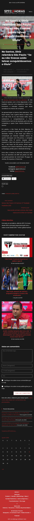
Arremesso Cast (15, 512)
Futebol (7, 496)
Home (16, 492)
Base (26, 496)
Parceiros (11, 507)
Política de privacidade (23, 507)
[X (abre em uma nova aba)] (14, 4)
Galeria (5, 507)
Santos (17, 193)
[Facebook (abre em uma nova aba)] (16, 4)
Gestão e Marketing (17, 496)
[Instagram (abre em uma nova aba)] (18, 4)
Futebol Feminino (10, 498)
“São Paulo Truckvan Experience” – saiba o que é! (17, 260)
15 (29, 452)
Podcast (17, 515)
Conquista (8, 193)
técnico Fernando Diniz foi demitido (15, 100)
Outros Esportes (22, 498)
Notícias (17, 494)
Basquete (6, 512)
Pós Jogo (22, 501)
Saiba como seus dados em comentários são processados (17, 400)
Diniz (13, 193)
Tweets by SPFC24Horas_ (9, 431)
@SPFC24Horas (20, 167)
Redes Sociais (25, 512)
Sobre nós (17, 506)
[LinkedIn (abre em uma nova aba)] (20, 4)
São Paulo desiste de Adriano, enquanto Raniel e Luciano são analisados (17, 293)
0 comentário (22, 72)
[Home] (2, 44)
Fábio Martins (8, 70)
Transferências (13, 501)
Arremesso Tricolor (17, 511)
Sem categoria (8, 72)
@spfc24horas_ (20, 171)
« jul (3, 469)
